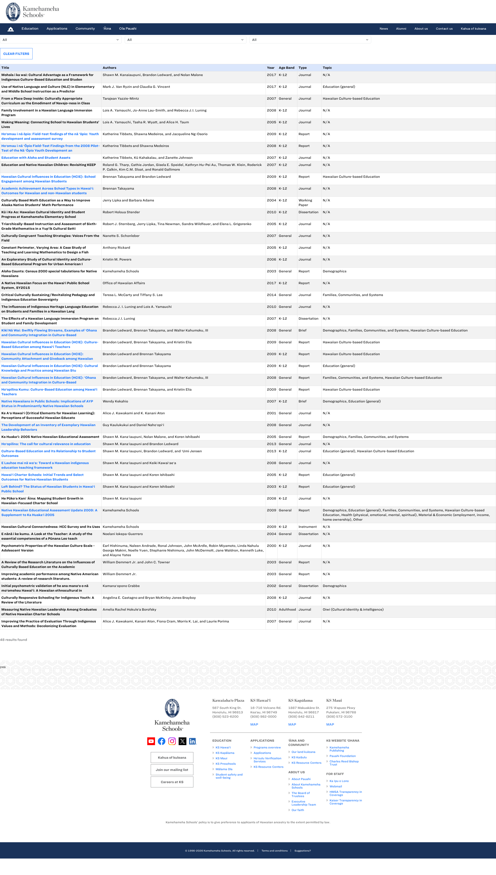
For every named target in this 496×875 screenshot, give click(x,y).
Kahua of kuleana (473, 28)
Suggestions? (302, 850)
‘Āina (107, 28)
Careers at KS (172, 782)
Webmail (336, 786)
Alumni (401, 28)
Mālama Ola (224, 769)
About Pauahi (301, 779)
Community (85, 28)
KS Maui (221, 758)
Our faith (298, 810)
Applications (56, 28)
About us (421, 28)
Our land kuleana (303, 751)
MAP (254, 724)
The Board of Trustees (301, 794)
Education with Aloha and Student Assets (35, 157)
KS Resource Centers (268, 766)
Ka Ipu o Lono (339, 781)
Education (30, 28)
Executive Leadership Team (304, 803)
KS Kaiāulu (299, 757)
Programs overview (267, 747)
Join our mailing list (172, 769)
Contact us (444, 28)
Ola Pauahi (127, 28)
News (384, 28)
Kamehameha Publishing (339, 749)
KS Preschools (226, 763)
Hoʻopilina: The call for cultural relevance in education (46, 444)
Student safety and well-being (229, 776)
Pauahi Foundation (343, 756)
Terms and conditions (275, 850)
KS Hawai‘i (223, 747)
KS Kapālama (225, 752)
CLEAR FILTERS (16, 53)
